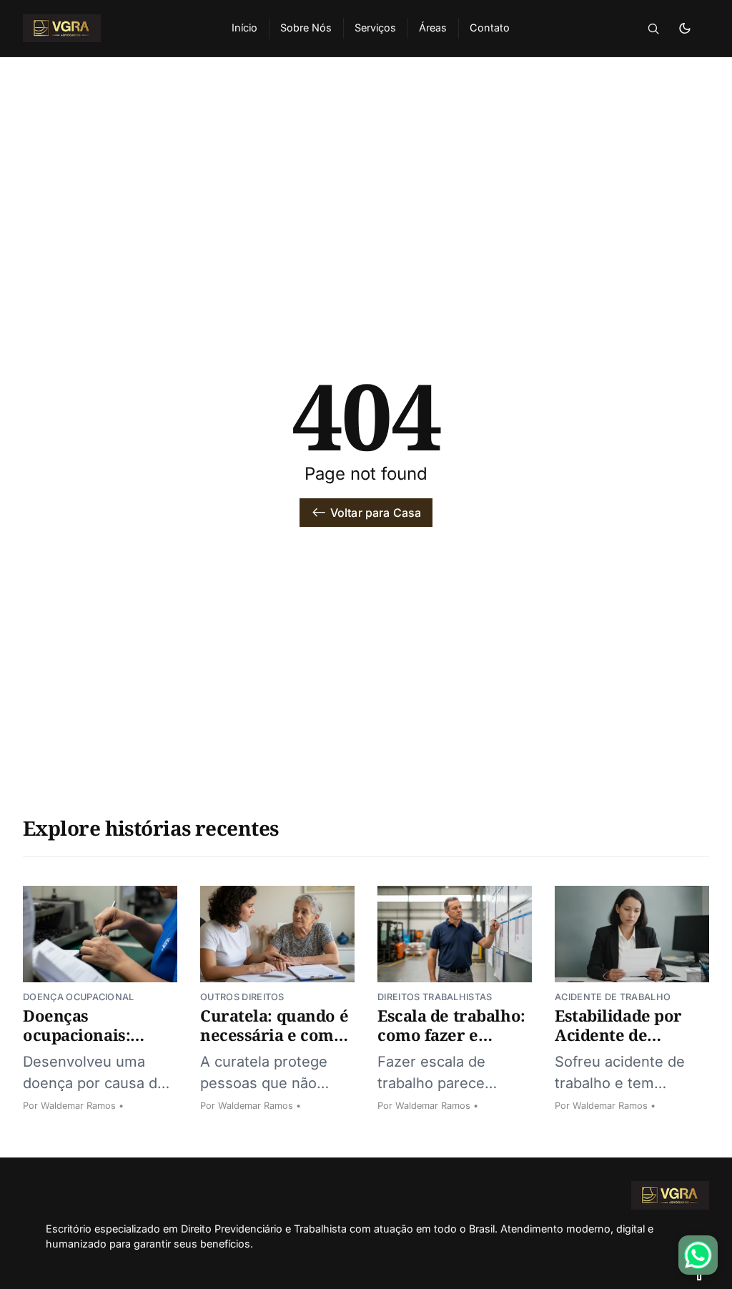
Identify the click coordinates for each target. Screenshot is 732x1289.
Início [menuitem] (244, 27)
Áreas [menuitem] (433, 27)
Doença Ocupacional (78, 997)
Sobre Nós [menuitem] (306, 27)
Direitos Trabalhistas (435, 997)
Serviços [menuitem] (375, 27)
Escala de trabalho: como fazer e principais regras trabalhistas (451, 1044)
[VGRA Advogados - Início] (110, 28)
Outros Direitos (242, 997)
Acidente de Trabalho (613, 997)
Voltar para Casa (376, 512)
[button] (653, 28)
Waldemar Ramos (78, 1105)
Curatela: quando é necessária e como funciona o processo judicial (274, 1044)
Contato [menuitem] (490, 27)
